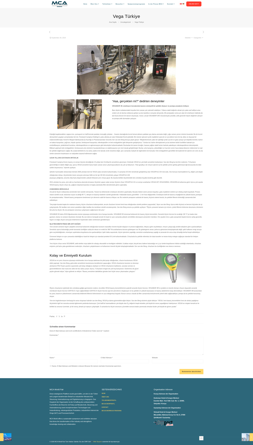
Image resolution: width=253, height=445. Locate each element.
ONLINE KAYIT (194, 4)
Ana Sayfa (112, 22)
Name (52, 358)
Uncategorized (125, 22)
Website (155, 358)
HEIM (103, 393)
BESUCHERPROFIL (108, 404)
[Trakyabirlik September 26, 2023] (247, 437)
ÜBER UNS (105, 397)
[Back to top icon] (201, 438)
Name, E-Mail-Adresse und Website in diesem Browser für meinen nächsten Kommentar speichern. (86, 366)
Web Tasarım (97, 441)
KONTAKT (105, 407)
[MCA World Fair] (59, 4)
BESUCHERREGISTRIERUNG (112, 410)
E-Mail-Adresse (107, 358)
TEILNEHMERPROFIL (109, 400)
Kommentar (54, 335)
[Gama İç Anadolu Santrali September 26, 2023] (5, 437)
